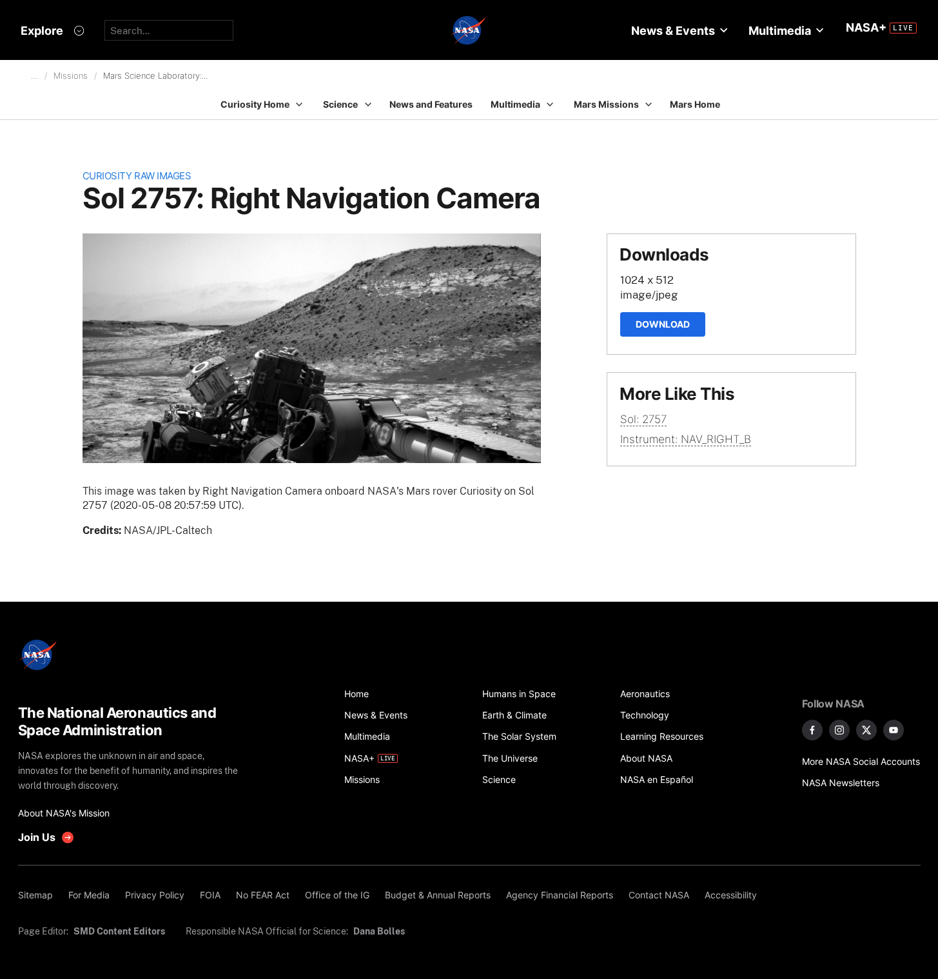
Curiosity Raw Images (137, 176)
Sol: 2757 (643, 419)
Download (663, 324)
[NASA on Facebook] (812, 730)
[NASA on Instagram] (839, 730)
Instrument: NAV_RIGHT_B (685, 439)
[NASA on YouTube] (893, 730)
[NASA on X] (866, 730)
